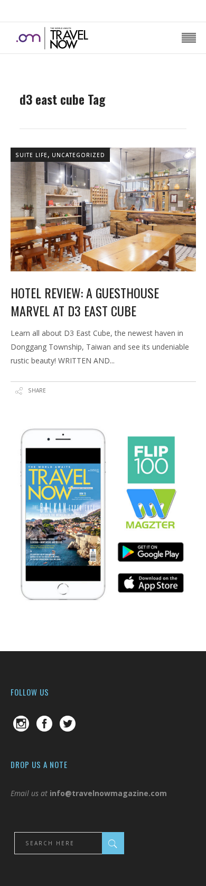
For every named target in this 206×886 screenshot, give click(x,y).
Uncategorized (78, 155)
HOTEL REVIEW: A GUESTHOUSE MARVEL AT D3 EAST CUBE (85, 301)
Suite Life (31, 155)
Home (30, 84)
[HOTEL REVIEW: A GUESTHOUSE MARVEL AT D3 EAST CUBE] (103, 209)
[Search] (113, 843)
